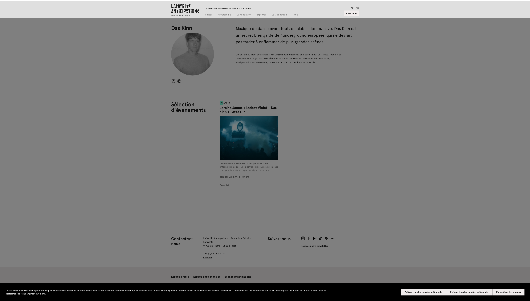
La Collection (279, 14)
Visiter (208, 14)
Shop (295, 14)
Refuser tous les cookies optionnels (469, 292)
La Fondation (244, 14)
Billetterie (351, 13)
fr (352, 8)
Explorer (261, 14)
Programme (224, 14)
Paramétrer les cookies (508, 292)
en (357, 8)
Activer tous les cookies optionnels (423, 292)
